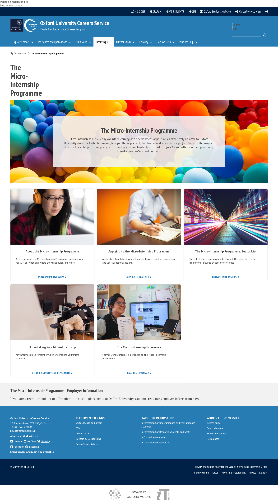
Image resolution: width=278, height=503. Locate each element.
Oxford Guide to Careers (89, 422)
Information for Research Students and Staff (165, 431)
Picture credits (201, 472)
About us (15, 436)
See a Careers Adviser (87, 444)
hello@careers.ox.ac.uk (22, 430)
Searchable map (215, 428)
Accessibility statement (234, 472)
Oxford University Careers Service (74, 23)
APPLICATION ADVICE (137, 277)
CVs (78, 428)
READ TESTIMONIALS (137, 373)
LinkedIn (18, 441)
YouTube (31, 441)
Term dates (213, 438)
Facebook (19, 446)
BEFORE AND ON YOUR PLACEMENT (51, 373)
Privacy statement (258, 472)
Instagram (34, 446)
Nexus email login (216, 433)
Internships (22, 53)
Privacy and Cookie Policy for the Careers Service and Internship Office (231, 467)
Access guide (214, 422)
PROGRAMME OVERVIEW (51, 277)
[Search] (264, 33)
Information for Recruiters (155, 442)
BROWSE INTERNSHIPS (224, 277)
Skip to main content (11, 5)
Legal (215, 472)
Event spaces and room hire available (32, 451)
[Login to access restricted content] (266, 11)
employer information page (180, 399)
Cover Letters (83, 433)
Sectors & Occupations (88, 438)
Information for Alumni (154, 437)
